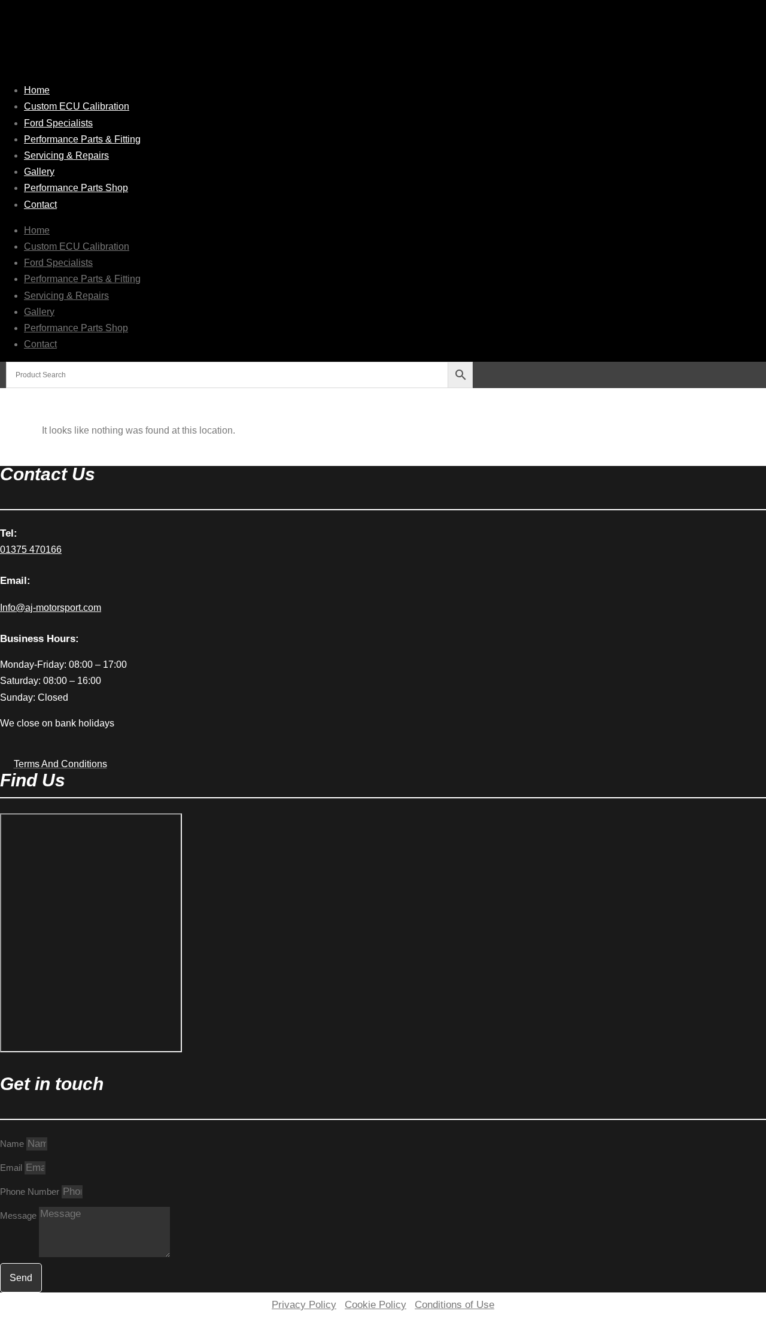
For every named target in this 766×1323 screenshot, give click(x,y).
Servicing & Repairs (66, 155)
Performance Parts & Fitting (82, 139)
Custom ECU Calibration (76, 106)
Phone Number (31, 1191)
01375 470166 (31, 549)
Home (37, 90)
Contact (40, 204)
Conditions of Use (454, 1304)
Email (12, 1167)
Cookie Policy (375, 1304)
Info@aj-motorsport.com (50, 608)
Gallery (39, 171)
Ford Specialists (58, 123)
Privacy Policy (304, 1304)
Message (19, 1215)
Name (13, 1144)
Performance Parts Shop (76, 188)
